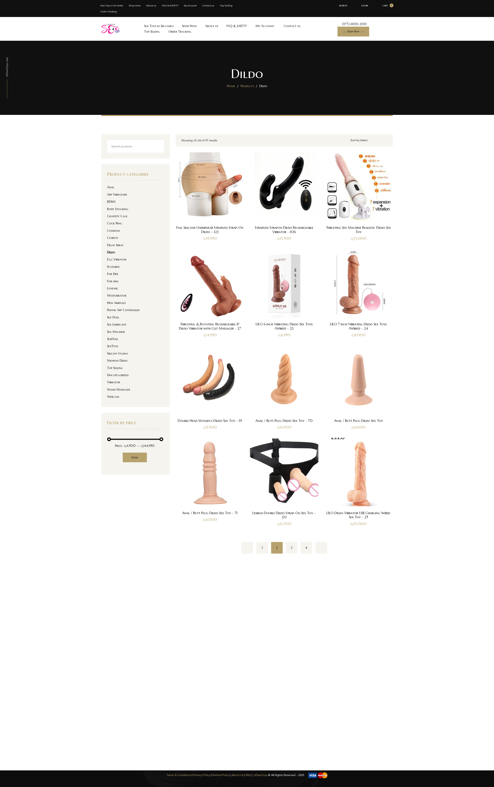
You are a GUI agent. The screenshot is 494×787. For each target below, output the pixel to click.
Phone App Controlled (123, 310)
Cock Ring (114, 223)
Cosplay (112, 238)
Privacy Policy (201, 775)
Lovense (112, 288)
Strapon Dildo (117, 360)
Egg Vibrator (116, 259)
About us (151, 5)
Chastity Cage (117, 216)
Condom (113, 230)
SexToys (112, 346)
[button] (210, 304)
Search (158, 147)
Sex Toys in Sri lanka (111, 5)
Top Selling (226, 5)
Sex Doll (113, 317)
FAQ (248, 775)
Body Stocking (117, 209)
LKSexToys (260, 775)
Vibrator (113, 382)
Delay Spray (115, 245)
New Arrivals (116, 303)
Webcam (113, 397)
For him (112, 281)
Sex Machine (116, 332)
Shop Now (134, 5)
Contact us (208, 5)
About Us (238, 775)
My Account (190, 5)
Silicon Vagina (117, 353)
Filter (135, 457)
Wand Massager (118, 389)
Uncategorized (118, 375)
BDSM (111, 202)
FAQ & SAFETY (170, 5)
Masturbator (116, 295)
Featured (113, 267)
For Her (112, 274)
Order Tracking (108, 11)
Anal (110, 187)
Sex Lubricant (116, 324)
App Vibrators (117, 194)
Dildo (111, 252)
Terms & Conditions (179, 775)
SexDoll (112, 339)
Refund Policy (221, 775)
